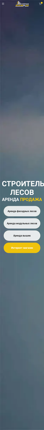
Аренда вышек (22, 235)
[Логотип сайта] (22, 3)
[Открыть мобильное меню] (3, 3)
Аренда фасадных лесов (22, 211)
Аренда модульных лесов (22, 223)
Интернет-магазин (22, 247)
